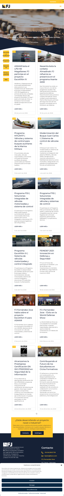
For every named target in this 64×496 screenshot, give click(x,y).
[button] (61, 465)
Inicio (27, 42)
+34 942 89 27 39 (50, 452)
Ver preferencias (32, 489)
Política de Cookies (23, 493)
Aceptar (31, 480)
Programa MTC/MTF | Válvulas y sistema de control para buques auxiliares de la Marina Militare (23, 141)
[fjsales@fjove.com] (42, 456)
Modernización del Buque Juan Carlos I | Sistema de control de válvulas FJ (49, 138)
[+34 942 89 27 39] (42, 452)
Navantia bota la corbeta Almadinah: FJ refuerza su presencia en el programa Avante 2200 (48, 74)
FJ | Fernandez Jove (48, 459)
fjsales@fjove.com (51, 456)
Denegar (32, 485)
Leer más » (18, 109)
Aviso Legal (43, 493)
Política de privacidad (34, 493)
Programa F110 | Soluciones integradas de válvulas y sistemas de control (49, 198)
